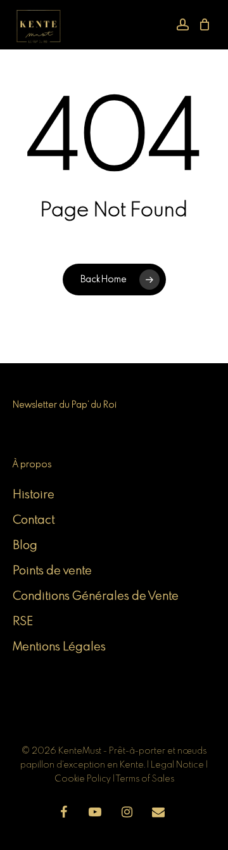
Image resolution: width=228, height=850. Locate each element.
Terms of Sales (145, 779)
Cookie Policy (82, 779)
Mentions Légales (59, 647)
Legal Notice (178, 765)
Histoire (33, 495)
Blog (25, 545)
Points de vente (52, 571)
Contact (33, 520)
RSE (23, 622)
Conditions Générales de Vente (96, 596)
